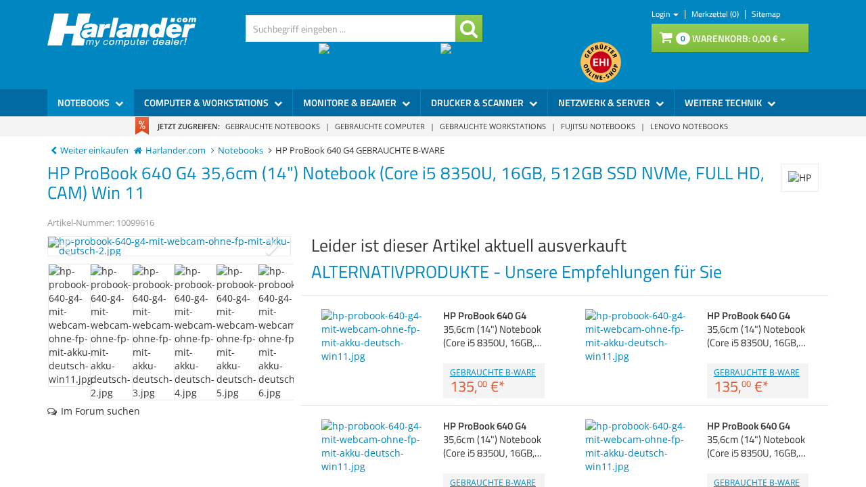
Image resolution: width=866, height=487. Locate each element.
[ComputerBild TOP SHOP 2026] (510, 62)
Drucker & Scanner (478, 102)
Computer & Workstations (207, 102)
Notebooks (85, 102)
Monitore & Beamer (350, 102)
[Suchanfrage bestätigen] (468, 28)
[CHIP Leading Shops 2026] (379, 62)
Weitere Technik (724, 102)
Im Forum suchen (100, 410)
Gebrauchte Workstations (493, 126)
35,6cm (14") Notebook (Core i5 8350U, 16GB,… (492, 329)
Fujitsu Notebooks (598, 126)
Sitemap (766, 13)
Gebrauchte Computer (380, 126)
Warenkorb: (729, 38)
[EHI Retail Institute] (600, 62)
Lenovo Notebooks (689, 126)
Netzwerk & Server (605, 102)
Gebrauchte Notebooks (272, 126)
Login (662, 13)
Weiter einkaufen (94, 150)
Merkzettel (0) (716, 13)
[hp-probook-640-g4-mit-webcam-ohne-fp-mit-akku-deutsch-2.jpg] (169, 246)
